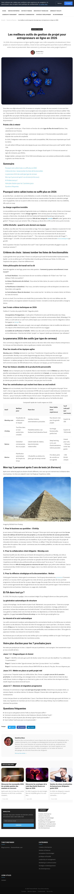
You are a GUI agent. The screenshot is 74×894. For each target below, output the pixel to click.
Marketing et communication (26, 14)
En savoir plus (43, 4)
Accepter (68, 3)
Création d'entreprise (13, 10)
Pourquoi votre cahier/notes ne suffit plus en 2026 (21, 168)
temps (17, 322)
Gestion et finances (26, 10)
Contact (3, 880)
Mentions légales (32, 891)
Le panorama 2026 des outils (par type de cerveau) (21, 174)
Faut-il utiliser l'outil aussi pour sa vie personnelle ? (20, 720)
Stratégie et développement (43, 14)
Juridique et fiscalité (55, 10)
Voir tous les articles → (21, 753)
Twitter (12, 727)
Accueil (4, 10)
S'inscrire (18, 825)
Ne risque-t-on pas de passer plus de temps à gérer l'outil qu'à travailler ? (27, 717)
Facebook (22, 727)
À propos (23, 891)
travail (50, 218)
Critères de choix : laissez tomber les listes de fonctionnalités (24, 171)
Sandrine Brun (20, 738)
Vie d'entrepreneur (58, 14)
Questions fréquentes (12, 186)
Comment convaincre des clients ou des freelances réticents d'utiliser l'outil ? (28, 715)
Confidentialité (41, 891)
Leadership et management (9, 14)
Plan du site (50, 891)
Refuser (60, 3)
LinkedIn (32, 727)
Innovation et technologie (41, 10)
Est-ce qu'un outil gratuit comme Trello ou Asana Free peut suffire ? (25, 713)
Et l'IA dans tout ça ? (11, 180)
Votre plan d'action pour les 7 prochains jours (19, 183)
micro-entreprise (63, 238)
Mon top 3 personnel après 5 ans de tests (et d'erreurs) (22, 177)
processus (59, 577)
